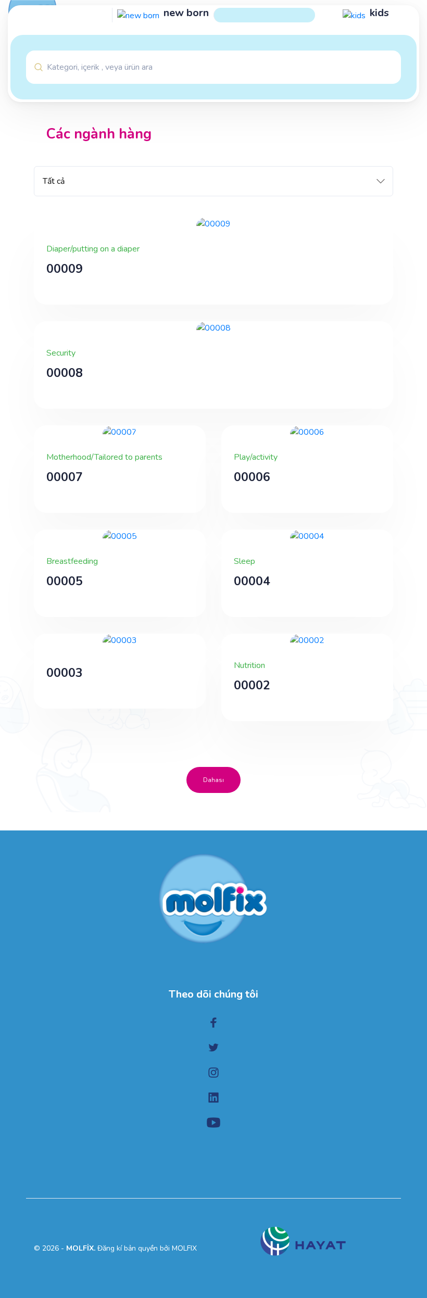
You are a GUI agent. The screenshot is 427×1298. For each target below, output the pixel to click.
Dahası (213, 780)
